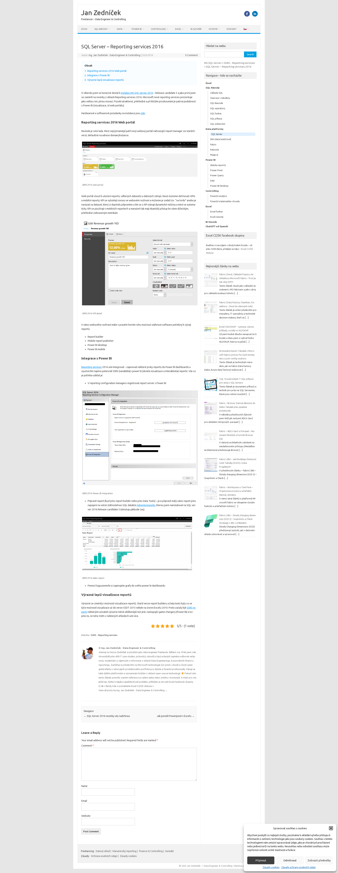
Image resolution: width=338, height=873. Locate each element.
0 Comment (191, 55)
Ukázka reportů (218, 165)
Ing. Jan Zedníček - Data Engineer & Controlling (114, 55)
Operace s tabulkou (220, 98)
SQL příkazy (216, 118)
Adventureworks (146, 505)
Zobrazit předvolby (319, 860)
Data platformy (214, 129)
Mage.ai (214, 154)
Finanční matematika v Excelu (225, 201)
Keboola (214, 149)
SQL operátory (217, 108)
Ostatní (213, 29)
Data (119, 29)
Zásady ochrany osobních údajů (298, 867)
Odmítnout (290, 860)
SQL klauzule (216, 103)
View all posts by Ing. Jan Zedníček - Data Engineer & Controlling (133, 690)
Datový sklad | (103, 851)
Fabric (213, 144)
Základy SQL (216, 93)
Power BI (137, 29)
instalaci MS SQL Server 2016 (137, 93)
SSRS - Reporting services (104, 635)
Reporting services (91, 367)
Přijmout (260, 860)
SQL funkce (215, 113)
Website (85, 815)
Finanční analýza (218, 196)
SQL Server (216, 134)
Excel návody (216, 217)
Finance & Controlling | (151, 851)
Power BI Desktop (219, 186)
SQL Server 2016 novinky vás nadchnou (107, 716)
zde (143, 113)
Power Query (217, 175)
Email (84, 800)
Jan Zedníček (101, 12)
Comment (87, 745)
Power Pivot (216, 170)
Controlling (158, 29)
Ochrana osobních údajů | (104, 856)
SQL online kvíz (217, 124)
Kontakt (232, 29)
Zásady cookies (271, 867)
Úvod (84, 29)
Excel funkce (216, 211)
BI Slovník (196, 29)
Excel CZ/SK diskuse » (142, 686)
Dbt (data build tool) (220, 139)
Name (84, 786)
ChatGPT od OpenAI (217, 226)
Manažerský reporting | (125, 851)
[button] (331, 828)
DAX (212, 180)
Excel (178, 29)
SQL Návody (101, 29)
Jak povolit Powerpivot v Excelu (175, 716)
